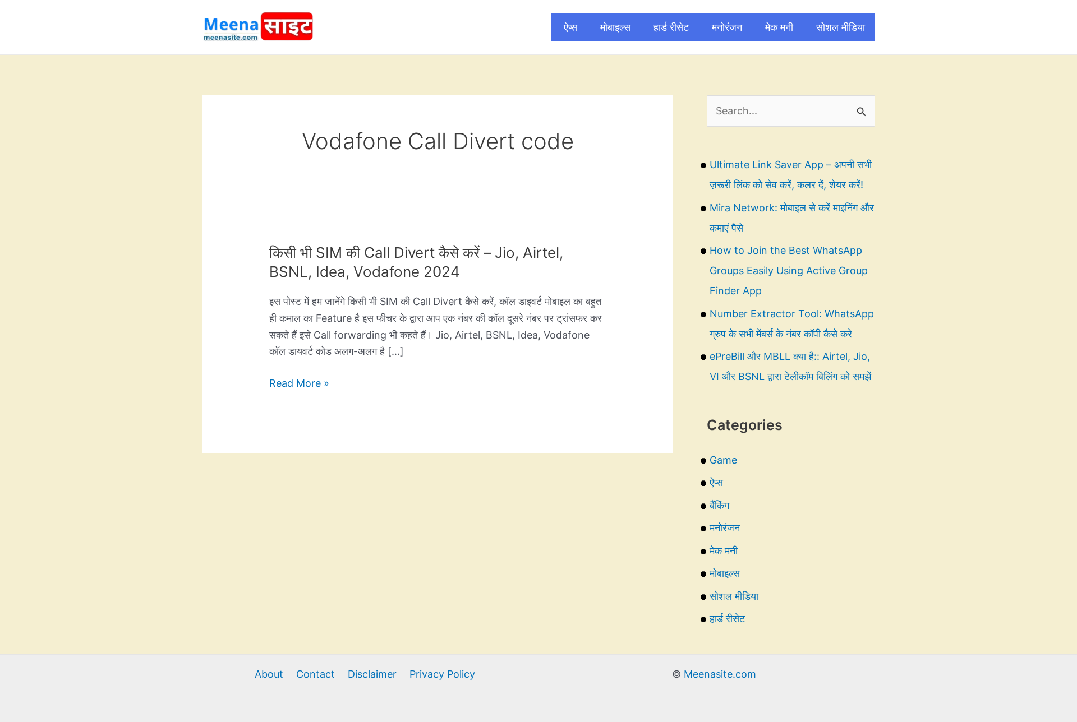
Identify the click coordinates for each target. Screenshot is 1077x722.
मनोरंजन (727, 27)
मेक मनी (779, 27)
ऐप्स (570, 27)
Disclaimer (372, 674)
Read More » (299, 384)
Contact (315, 674)
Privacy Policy (442, 674)
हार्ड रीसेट (671, 27)
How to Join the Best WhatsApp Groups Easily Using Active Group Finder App (789, 270)
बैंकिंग (719, 505)
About (269, 674)
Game (723, 460)
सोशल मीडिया (840, 27)
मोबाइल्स (615, 27)
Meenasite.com (720, 674)
